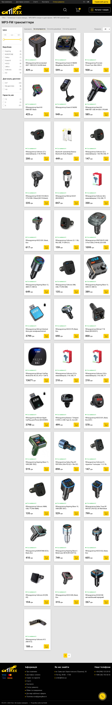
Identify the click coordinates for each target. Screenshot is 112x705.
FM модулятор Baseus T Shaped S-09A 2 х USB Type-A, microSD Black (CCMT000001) (67, 419)
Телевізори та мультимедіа (17, 18)
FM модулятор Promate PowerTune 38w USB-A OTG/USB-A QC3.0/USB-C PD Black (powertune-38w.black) (95, 64)
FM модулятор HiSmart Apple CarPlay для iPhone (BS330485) (37, 419)
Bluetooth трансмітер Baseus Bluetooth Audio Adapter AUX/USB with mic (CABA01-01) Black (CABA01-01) (67, 153)
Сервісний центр (101, 2)
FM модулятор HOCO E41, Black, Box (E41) (96, 419)
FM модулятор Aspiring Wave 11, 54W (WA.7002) (37, 463)
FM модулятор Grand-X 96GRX (66, 107)
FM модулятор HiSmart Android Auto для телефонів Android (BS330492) (37, 330)
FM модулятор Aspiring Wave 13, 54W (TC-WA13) (96, 286)
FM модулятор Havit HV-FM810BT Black (34, 108)
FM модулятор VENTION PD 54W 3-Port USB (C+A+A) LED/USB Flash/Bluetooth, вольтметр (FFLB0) (96, 241)
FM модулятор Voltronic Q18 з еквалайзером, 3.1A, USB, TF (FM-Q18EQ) (96, 375)
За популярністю (39, 29)
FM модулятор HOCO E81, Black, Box (37, 241)
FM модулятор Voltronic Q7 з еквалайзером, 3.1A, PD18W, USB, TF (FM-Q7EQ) (36, 153)
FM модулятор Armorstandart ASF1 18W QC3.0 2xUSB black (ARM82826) (36, 64)
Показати (97, 29)
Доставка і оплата (22, 2)
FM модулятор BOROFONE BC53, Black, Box (37, 552)
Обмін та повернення (34, 690)
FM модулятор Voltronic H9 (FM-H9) (37, 596)
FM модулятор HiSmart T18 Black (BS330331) (95, 330)
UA (88, 2)
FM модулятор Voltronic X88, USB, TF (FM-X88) (66, 286)
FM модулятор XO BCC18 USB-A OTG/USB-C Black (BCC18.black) (37, 197)
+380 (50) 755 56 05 (103, 675)
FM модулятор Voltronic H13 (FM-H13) (36, 641)
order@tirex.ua (61, 678)
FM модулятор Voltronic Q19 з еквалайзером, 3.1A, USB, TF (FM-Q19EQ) (66, 375)
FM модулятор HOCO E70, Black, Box (67, 330)
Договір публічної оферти (36, 693)
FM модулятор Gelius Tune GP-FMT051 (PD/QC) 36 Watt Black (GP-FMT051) (96, 508)
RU (84, 2)
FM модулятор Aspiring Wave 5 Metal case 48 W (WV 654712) (66, 552)
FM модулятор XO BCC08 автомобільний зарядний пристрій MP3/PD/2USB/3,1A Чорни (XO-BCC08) (95, 596)
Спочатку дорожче (69, 29)
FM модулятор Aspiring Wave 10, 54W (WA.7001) (67, 508)
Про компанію (7, 2)
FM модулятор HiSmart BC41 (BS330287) (66, 197)
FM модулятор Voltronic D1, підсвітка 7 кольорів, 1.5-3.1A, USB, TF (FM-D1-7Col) (96, 463)
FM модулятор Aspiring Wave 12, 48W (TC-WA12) (37, 286)
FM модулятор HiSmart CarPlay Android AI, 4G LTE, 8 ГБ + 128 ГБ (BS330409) (37, 375)
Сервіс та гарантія (33, 678)
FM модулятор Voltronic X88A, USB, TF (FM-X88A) (36, 508)
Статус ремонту (58, 2)
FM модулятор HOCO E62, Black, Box (96, 552)
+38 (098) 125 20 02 (103, 672)
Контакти (45, 2)
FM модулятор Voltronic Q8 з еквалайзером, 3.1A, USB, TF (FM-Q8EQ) (95, 197)
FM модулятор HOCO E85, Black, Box (67, 596)
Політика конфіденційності (36, 697)
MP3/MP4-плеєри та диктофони (40, 18)
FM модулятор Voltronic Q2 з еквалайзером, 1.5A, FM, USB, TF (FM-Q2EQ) (96, 153)
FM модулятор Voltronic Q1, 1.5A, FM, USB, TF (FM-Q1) (67, 241)
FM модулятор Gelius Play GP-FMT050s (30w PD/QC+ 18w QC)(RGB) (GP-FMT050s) (67, 463)
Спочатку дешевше (54, 29)
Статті (35, 2)
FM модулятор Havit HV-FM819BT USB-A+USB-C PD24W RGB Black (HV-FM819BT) (96, 108)
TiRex (4, 18)
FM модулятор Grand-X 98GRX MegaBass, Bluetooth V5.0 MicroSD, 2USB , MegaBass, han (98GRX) (66, 64)
